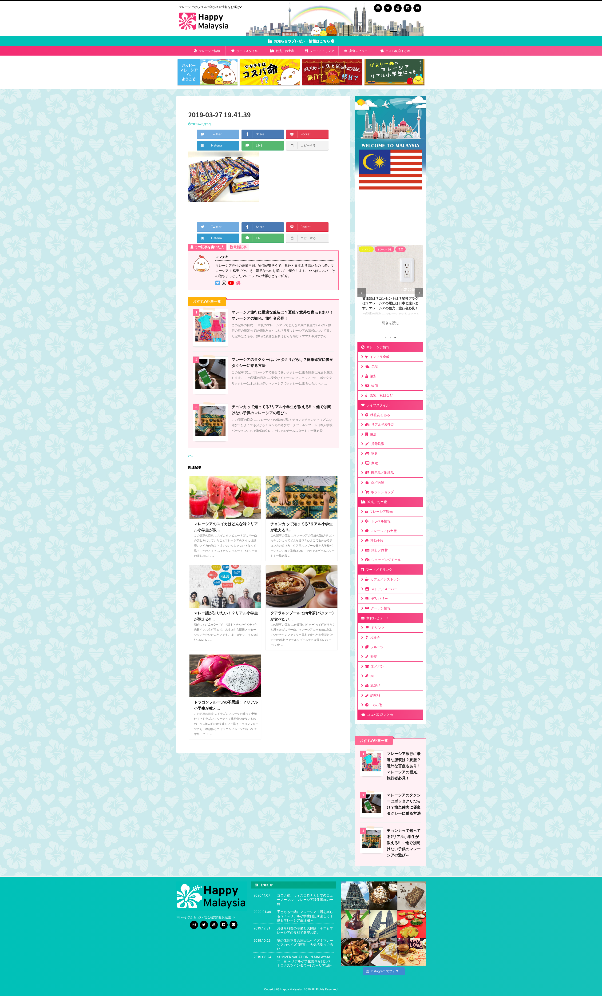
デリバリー (378, 598)
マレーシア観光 (380, 511)
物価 (373, 386)
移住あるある (379, 415)
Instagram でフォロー (386, 971)
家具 (373, 453)
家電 (373, 463)
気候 (373, 366)
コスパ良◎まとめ (397, 51)
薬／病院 (376, 482)
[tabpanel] (390, 288)
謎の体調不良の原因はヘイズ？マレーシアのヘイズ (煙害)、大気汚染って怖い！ (305, 944)
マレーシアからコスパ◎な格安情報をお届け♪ (205, 917)
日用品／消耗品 (381, 473)
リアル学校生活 (381, 424)
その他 (376, 705)
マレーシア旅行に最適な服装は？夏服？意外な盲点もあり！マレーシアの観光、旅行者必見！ (404, 765)
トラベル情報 (380, 521)
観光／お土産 (284, 51)
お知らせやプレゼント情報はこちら (301, 41)
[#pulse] (411, 952)
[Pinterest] (408, 8)
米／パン (376, 666)
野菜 (372, 657)
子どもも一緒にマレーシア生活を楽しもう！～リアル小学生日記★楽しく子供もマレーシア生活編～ (305, 916)
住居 (372, 434)
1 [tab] (385, 337)
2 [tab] (390, 337)
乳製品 (374, 685)
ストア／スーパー (383, 589)
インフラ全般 (378, 357)
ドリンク (376, 628)
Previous (361, 292)
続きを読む (390, 323)
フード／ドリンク (321, 51)
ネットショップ (381, 492)
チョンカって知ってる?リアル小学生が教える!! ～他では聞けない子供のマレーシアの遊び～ (404, 842)
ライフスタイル (246, 51)
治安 (372, 376)
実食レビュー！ (359, 51)
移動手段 (376, 540)
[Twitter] (388, 8)
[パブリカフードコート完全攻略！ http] (355, 952)
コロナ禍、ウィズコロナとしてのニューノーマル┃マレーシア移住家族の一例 (305, 899)
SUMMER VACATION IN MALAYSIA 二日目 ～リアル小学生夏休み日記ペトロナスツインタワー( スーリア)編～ (305, 961)
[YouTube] (398, 8)
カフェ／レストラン (384, 579)
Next (419, 292)
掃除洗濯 (376, 444)
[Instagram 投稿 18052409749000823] (383, 952)
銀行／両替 (378, 550)
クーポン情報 (380, 608)
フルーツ (376, 647)
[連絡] (417, 8)
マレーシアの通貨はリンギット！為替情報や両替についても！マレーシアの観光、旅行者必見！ (390, 303)
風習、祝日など (380, 395)
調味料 (374, 695)
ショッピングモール (385, 560)
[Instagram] (378, 8)
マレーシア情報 (208, 51)
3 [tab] (395, 337)
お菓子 (374, 637)
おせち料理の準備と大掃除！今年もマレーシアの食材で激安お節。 (305, 930)
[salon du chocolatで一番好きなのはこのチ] (383, 895)
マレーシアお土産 (382, 531)
